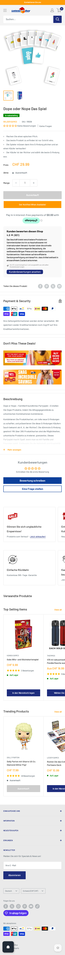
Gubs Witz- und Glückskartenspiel (22, 659)
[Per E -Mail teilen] (59, 286)
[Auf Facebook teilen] (40, 286)
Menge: (6, 183)
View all (58, 609)
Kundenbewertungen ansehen (25, 271)
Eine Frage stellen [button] (32, 488)
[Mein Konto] (52, 10)
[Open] (8, 947)
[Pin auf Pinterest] (46, 286)
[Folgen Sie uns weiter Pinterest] (24, 906)
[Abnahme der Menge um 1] (16, 182)
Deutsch (8, 891)
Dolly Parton (13, 757)
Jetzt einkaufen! (38, 536)
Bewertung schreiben (32, 480)
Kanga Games (13, 655)
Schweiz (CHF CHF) (30, 891)
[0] (59, 10)
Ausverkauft (32, 195)
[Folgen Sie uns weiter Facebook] (5, 906)
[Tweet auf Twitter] (53, 286)
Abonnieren (14, 875)
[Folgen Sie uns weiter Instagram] (18, 906)
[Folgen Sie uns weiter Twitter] (12, 906)
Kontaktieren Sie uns (32, 2)
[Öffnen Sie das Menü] (5, 10)
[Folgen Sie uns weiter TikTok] (37, 906)
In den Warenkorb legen (23, 693)
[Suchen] (57, 19)
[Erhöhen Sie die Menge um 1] (33, 182)
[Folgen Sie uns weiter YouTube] (31, 906)
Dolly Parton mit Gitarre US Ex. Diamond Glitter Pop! (21, 763)
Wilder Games (10, 122)
